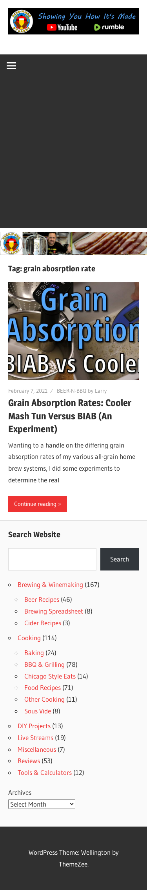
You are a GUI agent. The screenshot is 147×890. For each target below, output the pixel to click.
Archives (19, 792)
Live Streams (35, 737)
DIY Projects (34, 726)
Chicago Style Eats (50, 676)
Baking (34, 652)
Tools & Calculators (45, 772)
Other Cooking (44, 699)
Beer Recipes (41, 599)
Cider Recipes (42, 623)
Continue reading (35, 503)
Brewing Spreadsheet (53, 611)
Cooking (29, 638)
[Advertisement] (73, 154)
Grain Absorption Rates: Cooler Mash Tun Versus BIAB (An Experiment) (69, 416)
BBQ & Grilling (44, 664)
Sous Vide (37, 711)
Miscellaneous (37, 749)
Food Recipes (42, 687)
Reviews (29, 760)
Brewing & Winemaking (50, 584)
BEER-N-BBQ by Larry (82, 390)
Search (119, 559)
